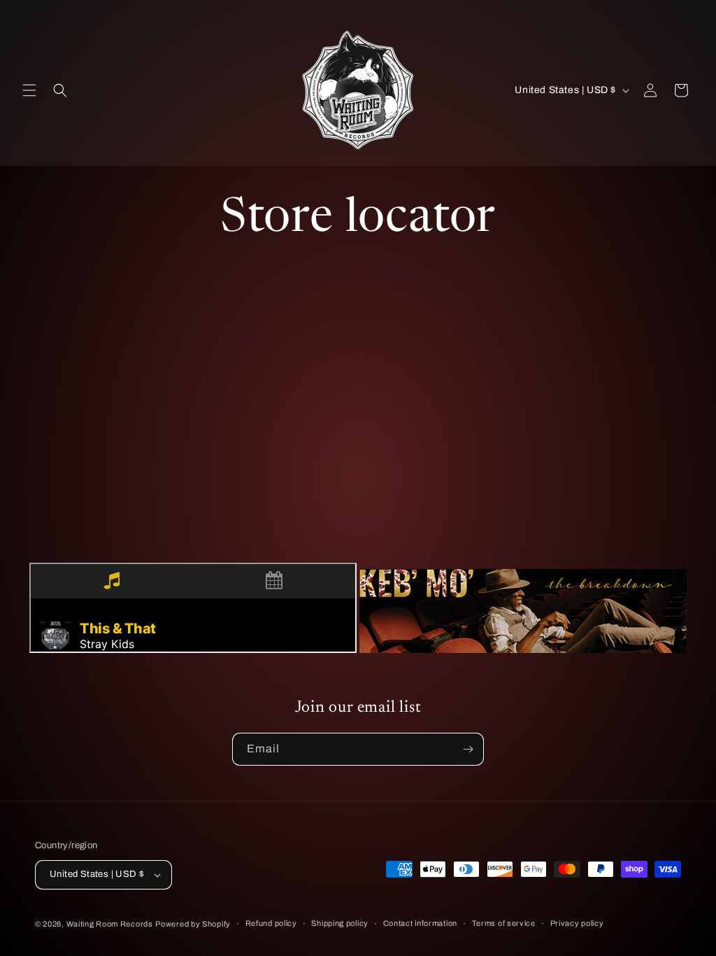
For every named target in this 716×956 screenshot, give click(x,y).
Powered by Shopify (193, 924)
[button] (29, 90)
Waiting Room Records (109, 924)
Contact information (420, 923)
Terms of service (504, 923)
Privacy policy (577, 923)
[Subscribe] (467, 749)
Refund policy (271, 923)
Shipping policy (339, 923)
